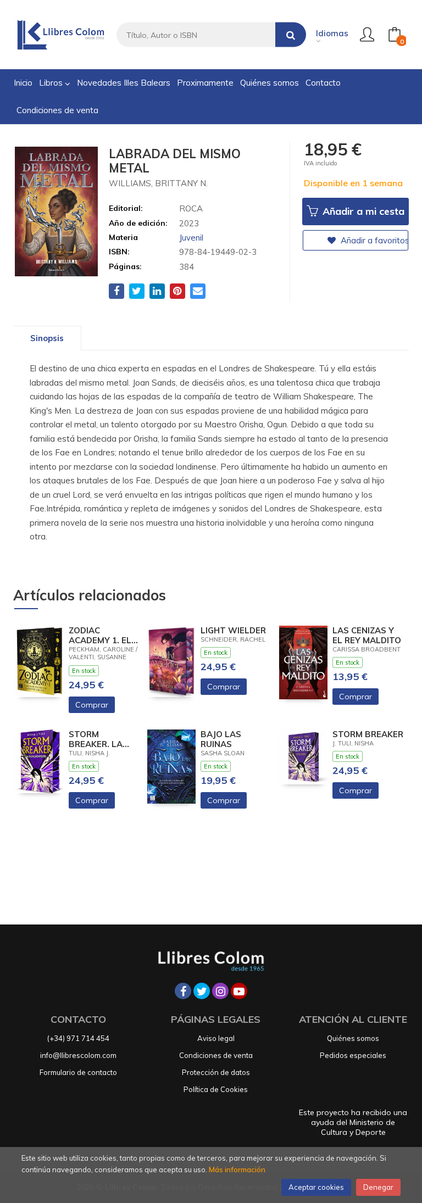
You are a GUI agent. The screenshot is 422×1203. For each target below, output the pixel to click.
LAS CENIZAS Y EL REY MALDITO (366, 635)
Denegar (378, 1187)
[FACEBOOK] (183, 991)
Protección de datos (216, 1072)
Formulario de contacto (78, 1072)
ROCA (191, 208)
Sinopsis (47, 338)
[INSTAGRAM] (220, 991)
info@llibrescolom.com (78, 1055)
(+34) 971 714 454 (78, 1038)
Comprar (91, 705)
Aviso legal (216, 1038)
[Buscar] (290, 35)
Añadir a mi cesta (362, 211)
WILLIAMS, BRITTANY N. (158, 183)
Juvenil (191, 237)
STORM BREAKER (367, 734)
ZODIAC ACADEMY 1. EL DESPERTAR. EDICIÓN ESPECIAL (100, 635)
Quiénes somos (353, 1038)
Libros (52, 82)
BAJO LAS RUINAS (221, 739)
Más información (237, 1169)
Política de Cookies (216, 1089)
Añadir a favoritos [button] (373, 240)
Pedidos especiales (353, 1055)
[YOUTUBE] (239, 991)
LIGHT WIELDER (233, 631)
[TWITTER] (201, 991)
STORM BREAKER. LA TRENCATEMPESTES (104, 739)
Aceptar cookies (316, 1187)
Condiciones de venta (216, 1055)
